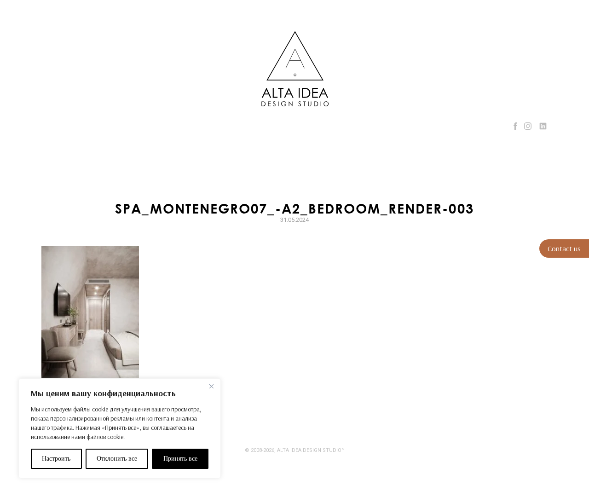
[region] (119, 428)
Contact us (564, 248)
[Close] (211, 386)
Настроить (56, 458)
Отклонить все (117, 458)
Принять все (180, 458)
